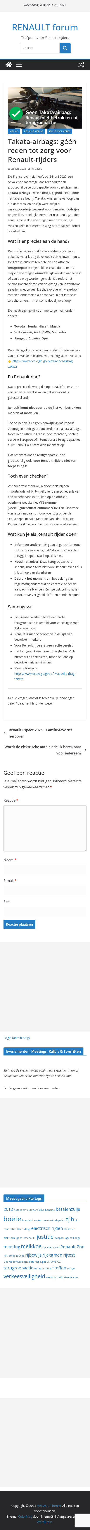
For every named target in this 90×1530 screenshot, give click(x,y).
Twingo (71, 1268)
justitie (45, 1236)
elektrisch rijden (12, 1237)
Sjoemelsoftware (13, 1261)
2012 (8, 1209)
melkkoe (31, 1246)
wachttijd (51, 1277)
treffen (59, 1268)
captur (38, 1220)
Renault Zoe (72, 1247)
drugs (27, 1229)
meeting (11, 1247)
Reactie (10, 800)
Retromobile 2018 (13, 1255)
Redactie (36, 168)
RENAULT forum (45, 27)
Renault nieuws (33, 131)
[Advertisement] (45, 987)
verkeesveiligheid (24, 1276)
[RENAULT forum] (8, 65)
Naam (9, 859)
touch (48, 1268)
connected (9, 1229)
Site (6, 901)
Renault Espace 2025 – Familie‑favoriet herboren (40, 733)
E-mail (9, 880)
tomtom (39, 1268)
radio (56, 1247)
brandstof (27, 1220)
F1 (34, 1237)
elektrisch (69, 1229)
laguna (68, 1237)
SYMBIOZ (55, 1261)
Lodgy (76, 1237)
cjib (70, 1219)
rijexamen (52, 1255)
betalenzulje (68, 1209)
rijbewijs (33, 1255)
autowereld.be (35, 1209)
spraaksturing (31, 1261)
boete (12, 1218)
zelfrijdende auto (67, 1277)
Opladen (47, 1247)
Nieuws (14, 131)
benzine (50, 1209)
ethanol (27, 1237)
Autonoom (20, 1209)
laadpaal (59, 1237)
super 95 (45, 1261)
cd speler (59, 1220)
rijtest (69, 1255)
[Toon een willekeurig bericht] (81, 65)
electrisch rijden (47, 1228)
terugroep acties (59, 131)
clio (77, 1220)
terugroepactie (18, 1268)
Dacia (20, 1229)
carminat (48, 1220)
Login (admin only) (16, 1038)
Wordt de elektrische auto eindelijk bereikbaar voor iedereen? (43, 750)
